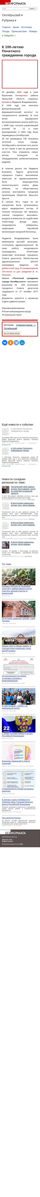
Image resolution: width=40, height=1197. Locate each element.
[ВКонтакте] (4, 342)
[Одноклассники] (10, 342)
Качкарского (21, 95)
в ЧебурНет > (9, 35)
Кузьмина (6, 102)
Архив (16, 27)
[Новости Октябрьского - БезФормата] (13, 3)
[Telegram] (16, 342)
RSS (21, 844)
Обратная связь (7, 840)
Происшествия (19, 31)
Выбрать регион (7, 841)
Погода (5, 31)
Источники (26, 27)
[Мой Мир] (22, 342)
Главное (6, 27)
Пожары (33, 31)
